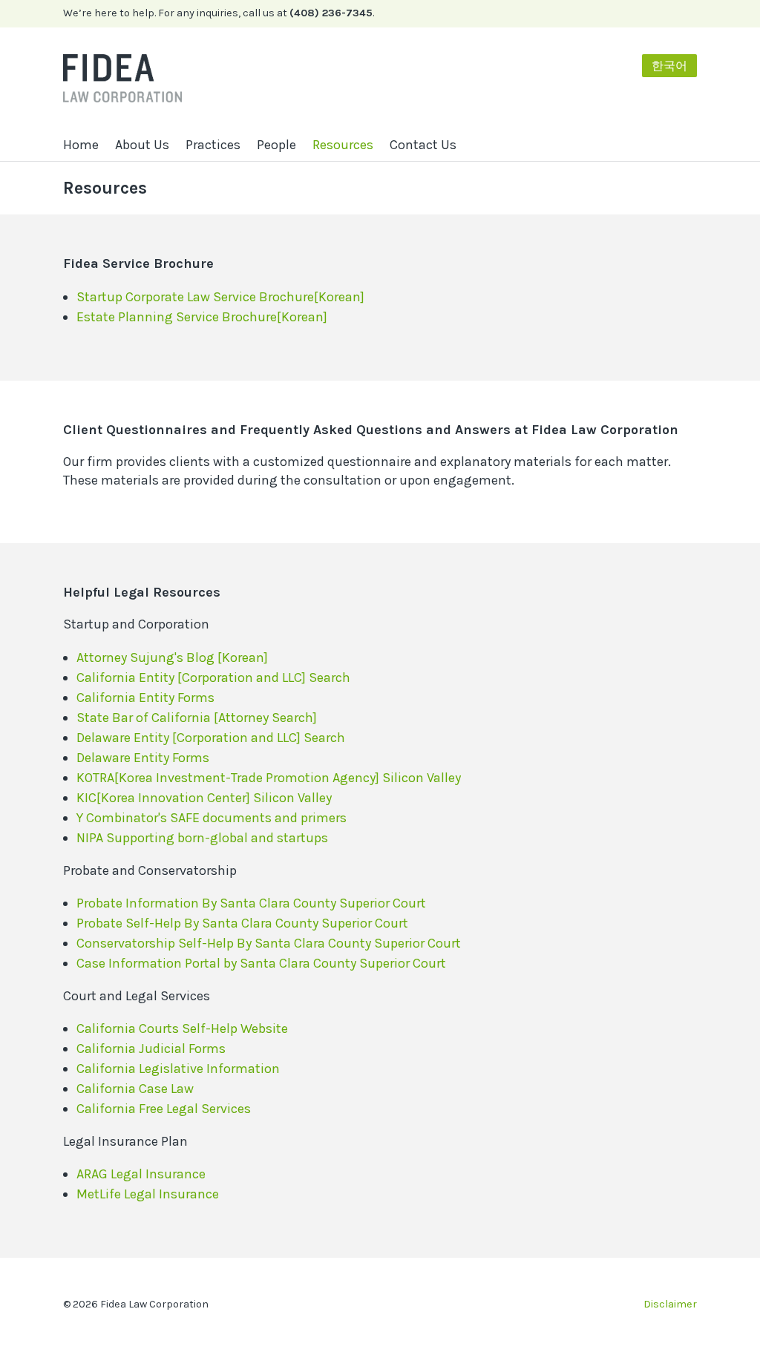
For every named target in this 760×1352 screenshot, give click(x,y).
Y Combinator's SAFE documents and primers (211, 818)
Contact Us (423, 145)
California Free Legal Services (163, 1108)
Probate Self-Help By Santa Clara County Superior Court (242, 923)
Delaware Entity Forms (142, 757)
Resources (342, 145)
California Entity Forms (145, 697)
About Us (142, 145)
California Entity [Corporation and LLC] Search (213, 677)
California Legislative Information (178, 1068)
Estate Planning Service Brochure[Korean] (201, 317)
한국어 (669, 66)
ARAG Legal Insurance (141, 1174)
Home (81, 145)
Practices (213, 145)
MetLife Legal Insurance (147, 1194)
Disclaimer (670, 1304)
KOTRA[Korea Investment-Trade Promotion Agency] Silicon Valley (268, 777)
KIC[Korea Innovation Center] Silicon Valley (204, 798)
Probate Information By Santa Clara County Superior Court (251, 903)
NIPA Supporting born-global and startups (202, 838)
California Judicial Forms (151, 1048)
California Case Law (135, 1088)
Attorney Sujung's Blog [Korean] (172, 657)
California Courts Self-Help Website (182, 1028)
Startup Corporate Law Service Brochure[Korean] (220, 297)
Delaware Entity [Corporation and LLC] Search (210, 737)
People (276, 145)
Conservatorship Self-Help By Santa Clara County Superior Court (268, 943)
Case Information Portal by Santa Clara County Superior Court (261, 963)
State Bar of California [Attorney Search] (196, 717)
